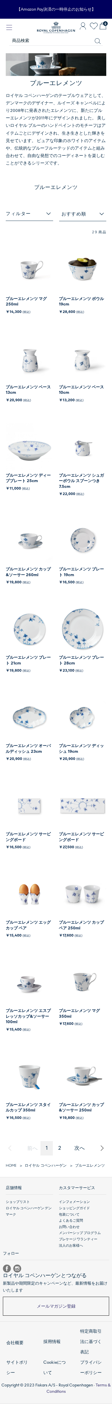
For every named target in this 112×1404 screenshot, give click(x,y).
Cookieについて (54, 1367)
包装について (69, 1214)
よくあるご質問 (71, 1220)
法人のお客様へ (71, 1245)
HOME (11, 1165)
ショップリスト (18, 1202)
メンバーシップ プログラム (80, 1233)
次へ (79, 1148)
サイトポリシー (17, 1367)
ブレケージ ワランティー (78, 1239)
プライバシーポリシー (91, 1367)
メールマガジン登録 (56, 1306)
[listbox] (83, 214)
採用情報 (52, 1341)
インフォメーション (74, 1202)
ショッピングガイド (74, 1208)
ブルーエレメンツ (90, 1165)
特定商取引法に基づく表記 (91, 1342)
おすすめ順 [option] (73, 214)
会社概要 (15, 1342)
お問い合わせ (69, 1227)
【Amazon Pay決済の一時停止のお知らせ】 (56, 9)
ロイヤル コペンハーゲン (46, 1165)
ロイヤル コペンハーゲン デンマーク (29, 1211)
